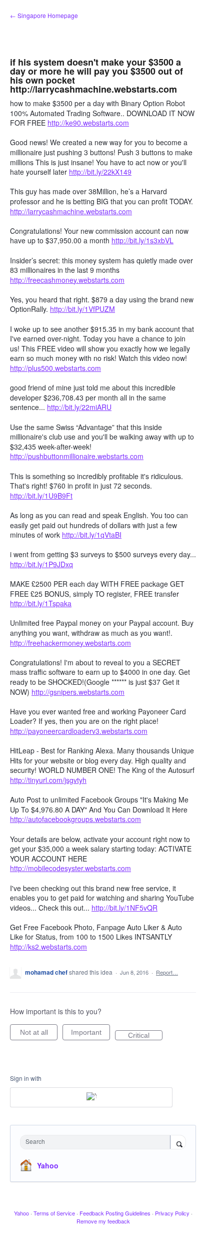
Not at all (39, 1034)
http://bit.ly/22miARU (79, 407)
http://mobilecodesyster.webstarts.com (70, 868)
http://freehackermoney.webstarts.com (70, 643)
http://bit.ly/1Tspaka (41, 603)
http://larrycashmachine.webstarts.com (71, 211)
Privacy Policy (172, 1213)
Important (90, 1034)
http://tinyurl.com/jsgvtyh (48, 780)
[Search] (178, 1143)
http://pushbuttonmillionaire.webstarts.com (77, 456)
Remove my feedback (103, 1221)
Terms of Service (54, 1213)
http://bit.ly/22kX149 (100, 172)
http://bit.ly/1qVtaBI (92, 535)
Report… (167, 972)
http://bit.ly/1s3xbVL (143, 240)
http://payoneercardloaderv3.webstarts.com (79, 731)
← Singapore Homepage (44, 15)
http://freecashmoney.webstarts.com (67, 280)
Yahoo (47, 1165)
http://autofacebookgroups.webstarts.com (75, 819)
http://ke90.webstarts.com (88, 123)
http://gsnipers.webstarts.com (78, 692)
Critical (145, 1035)
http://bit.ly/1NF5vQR (125, 908)
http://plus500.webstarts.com (55, 368)
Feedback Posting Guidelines (115, 1213)
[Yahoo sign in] (91, 1097)
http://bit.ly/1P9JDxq (41, 564)
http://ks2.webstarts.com (48, 947)
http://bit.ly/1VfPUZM (82, 309)
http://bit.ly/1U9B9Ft (41, 496)
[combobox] (97, 1142)
